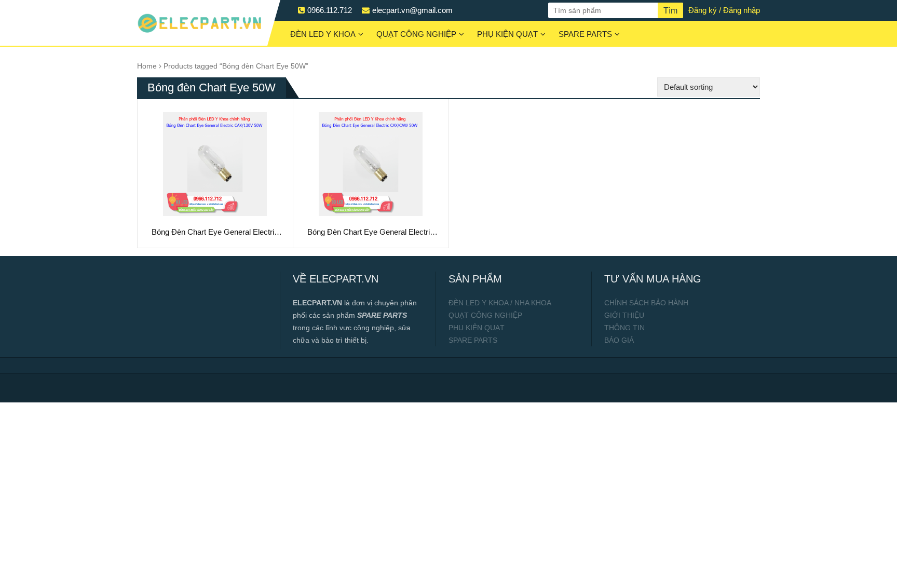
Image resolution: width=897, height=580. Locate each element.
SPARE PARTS (585, 34)
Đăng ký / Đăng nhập (724, 10)
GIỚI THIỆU (624, 315)
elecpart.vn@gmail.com (412, 10)
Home (147, 66)
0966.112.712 (329, 10)
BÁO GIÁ (619, 340)
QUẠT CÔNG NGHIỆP (416, 34)
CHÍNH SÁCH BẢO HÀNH (646, 303)
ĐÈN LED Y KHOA (323, 34)
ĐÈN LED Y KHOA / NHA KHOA (499, 303)
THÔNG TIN (624, 327)
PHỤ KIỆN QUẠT (507, 34)
